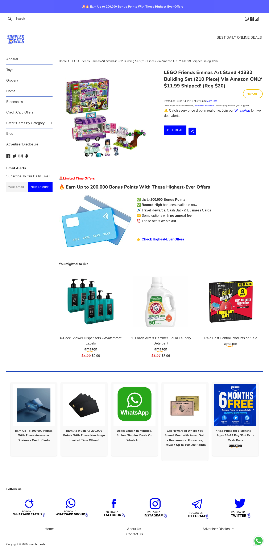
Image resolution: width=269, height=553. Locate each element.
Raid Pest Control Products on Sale (230, 338)
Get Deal (175, 130)
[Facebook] (252, 18)
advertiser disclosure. (205, 105)
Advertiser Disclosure (22, 144)
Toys (9, 70)
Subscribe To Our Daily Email (28, 176)
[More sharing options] (192, 131)
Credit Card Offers (19, 112)
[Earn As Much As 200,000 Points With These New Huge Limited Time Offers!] (84, 405)
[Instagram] (257, 18)
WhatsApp (242, 110)
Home (10, 91)
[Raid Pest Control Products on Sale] (231, 301)
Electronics (14, 102)
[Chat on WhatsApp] (258, 542)
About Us (134, 529)
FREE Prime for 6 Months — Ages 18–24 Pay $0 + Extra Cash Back (235, 435)
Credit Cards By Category (29, 123)
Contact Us (134, 534)
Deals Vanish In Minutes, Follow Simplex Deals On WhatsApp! (134, 435)
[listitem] (34, 419)
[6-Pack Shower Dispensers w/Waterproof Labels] (91, 301)
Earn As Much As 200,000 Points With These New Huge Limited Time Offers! (84, 435)
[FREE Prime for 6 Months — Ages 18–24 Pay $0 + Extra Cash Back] (235, 405)
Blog (9, 133)
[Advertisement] (134, 32)
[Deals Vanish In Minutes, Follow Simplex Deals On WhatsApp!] (134, 405)
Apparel (12, 59)
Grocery (12, 80)
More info (211, 101)
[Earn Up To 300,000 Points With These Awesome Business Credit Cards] (34, 405)
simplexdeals (37, 544)
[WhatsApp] (247, 18)
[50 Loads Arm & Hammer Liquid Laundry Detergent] (161, 301)
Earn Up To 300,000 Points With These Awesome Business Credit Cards (34, 435)
